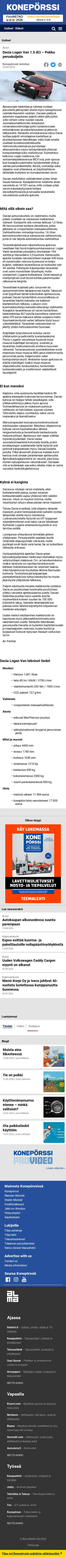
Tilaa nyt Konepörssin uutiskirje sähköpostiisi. (31, 1553)
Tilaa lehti (10, 1235)
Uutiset (8, 28)
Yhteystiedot (12, 1213)
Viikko (20, 1026)
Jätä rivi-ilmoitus (15, 1208)
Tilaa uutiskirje (13, 1230)
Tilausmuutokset (15, 1239)
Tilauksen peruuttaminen (19, 1243)
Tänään (7, 1026)
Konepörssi (12, 1191)
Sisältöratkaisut (14, 1204)
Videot (19, 28)
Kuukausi (34, 1026)
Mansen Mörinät (14, 1195)
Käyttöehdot (12, 1217)
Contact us (11, 1261)
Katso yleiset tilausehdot (20, 1248)
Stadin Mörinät (13, 1200)
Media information (16, 1265)
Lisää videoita (55, 1168)
